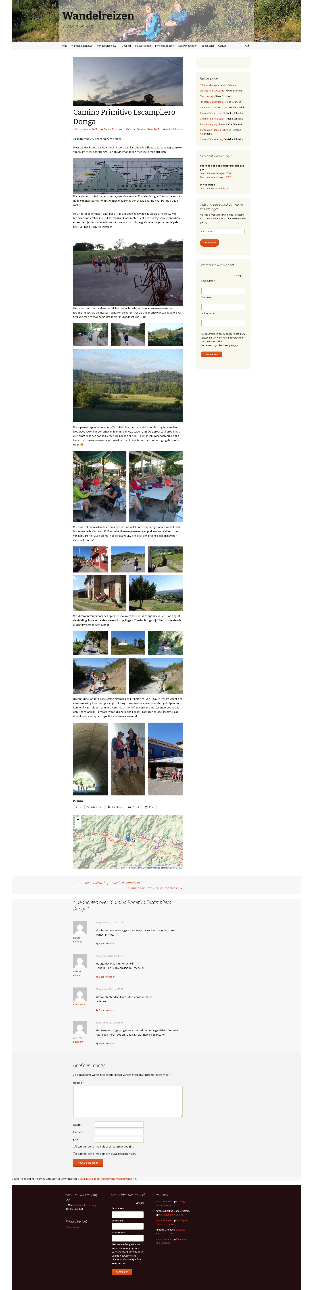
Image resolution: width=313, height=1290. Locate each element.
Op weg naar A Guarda (212, 90)
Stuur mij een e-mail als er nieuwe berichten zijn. (106, 1153)
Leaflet (124, 867)
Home (63, 45)
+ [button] (78, 819)
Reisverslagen (143, 45)
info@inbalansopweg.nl (86, 1205)
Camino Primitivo (113, 129)
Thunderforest (137, 867)
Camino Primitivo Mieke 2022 (143, 129)
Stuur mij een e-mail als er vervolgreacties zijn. (105, 1146)
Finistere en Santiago (211, 101)
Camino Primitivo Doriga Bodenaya (155, 888)
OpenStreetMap (153, 867)
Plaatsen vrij (206, 96)
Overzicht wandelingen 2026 (215, 173)
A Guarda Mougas (209, 85)
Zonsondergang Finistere (214, 107)
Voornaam (206, 297)
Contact (223, 45)
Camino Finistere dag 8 (212, 118)
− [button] (78, 825)
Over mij (126, 45)
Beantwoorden (107, 943)
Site (75, 1140)
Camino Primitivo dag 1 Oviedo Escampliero (106, 882)
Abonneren (210, 242)
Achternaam (207, 313)
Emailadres (208, 281)
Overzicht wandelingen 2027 (215, 177)
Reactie (78, 1082)
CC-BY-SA (177, 867)
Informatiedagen (164, 45)
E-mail (78, 1132)
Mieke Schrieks (174, 129)
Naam (77, 1124)
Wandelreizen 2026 (81, 45)
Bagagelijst (207, 45)
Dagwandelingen (187, 45)
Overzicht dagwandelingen (214, 188)
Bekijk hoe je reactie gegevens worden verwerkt (107, 1178)
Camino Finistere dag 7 (212, 139)
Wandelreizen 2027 (107, 45)
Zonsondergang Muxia (212, 124)
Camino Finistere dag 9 (212, 113)
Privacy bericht (74, 1227)
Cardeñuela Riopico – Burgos (215, 129)
